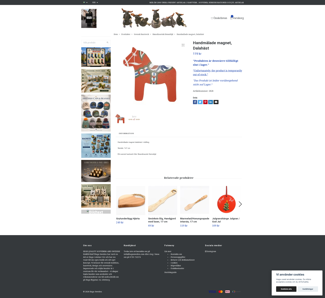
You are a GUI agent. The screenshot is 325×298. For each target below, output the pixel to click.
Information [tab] (126, 133)
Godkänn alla (286, 289)
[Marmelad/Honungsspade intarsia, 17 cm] (194, 200)
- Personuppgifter (177, 257)
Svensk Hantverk (141, 34)
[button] (240, 204)
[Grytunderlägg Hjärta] (130, 200)
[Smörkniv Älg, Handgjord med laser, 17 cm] (162, 200)
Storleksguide (170, 272)
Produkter (125, 34)
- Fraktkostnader (176, 268)
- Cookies (173, 263)
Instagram (211, 251)
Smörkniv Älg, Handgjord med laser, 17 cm (162, 220)
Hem (116, 34)
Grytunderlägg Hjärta (128, 218)
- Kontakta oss (175, 254)
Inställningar (308, 289)
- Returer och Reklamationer (182, 260)
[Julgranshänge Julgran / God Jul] (226, 200)
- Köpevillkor (175, 266)
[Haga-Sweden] (88, 18)
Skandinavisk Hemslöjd (162, 34)
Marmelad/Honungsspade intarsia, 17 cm (194, 220)
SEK (94, 2)
